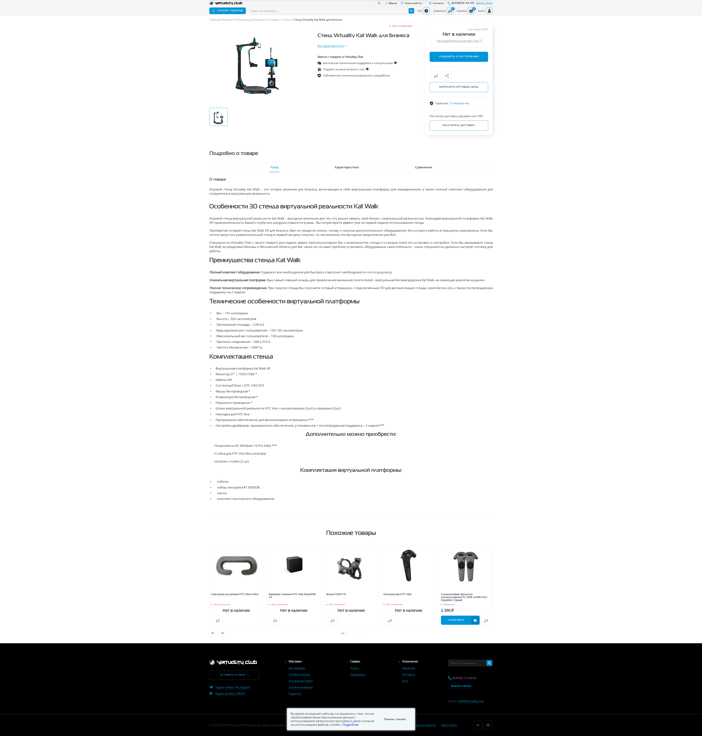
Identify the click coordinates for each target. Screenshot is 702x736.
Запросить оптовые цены (458, 87)
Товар (274, 167)
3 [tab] (354, 633)
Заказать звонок (484, 3)
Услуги (354, 668)
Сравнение (423, 167)
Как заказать (297, 668)
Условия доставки (301, 681)
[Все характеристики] (332, 46)
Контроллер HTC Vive (397, 594)
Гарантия (295, 693)
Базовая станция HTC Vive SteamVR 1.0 (292, 595)
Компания (410, 661)
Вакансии (408, 668)
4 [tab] (359, 633)
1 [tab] (343, 633)
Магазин (295, 661)
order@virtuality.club (470, 701)
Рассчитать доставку (459, 125)
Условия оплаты (299, 674)
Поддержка (357, 674)
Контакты (408, 674)
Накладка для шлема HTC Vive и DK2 (234, 594)
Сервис (355, 661)
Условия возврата (301, 687)
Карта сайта (449, 725)
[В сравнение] (436, 75)
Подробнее (350, 725)
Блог (405, 681)
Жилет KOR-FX (336, 594)
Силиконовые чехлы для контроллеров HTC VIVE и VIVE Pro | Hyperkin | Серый (464, 597)
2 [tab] (348, 633)
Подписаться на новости (419, 725)
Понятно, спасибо (395, 719)
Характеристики (347, 167)
